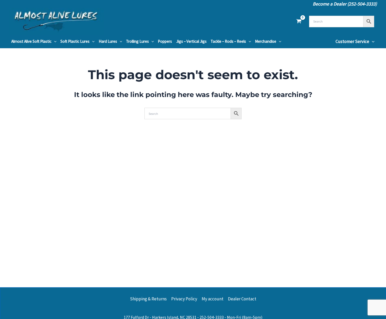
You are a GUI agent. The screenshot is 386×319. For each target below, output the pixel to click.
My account (212, 299)
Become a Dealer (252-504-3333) (345, 4)
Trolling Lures (137, 41)
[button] (53, 41)
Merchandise (265, 41)
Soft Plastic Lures (75, 41)
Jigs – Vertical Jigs (191, 41)
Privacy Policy (184, 299)
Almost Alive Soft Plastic (31, 41)
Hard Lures (108, 41)
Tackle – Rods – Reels (228, 41)
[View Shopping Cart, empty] (299, 21)
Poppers (165, 41)
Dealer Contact (242, 299)
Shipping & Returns (148, 299)
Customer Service (352, 41)
